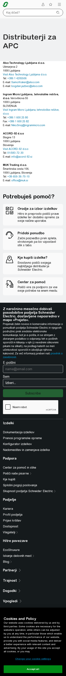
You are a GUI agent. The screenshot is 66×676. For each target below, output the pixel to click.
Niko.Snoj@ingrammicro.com (28, 125)
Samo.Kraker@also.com (25, 82)
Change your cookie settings (33, 658)
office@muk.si (19, 180)
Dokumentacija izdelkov (18, 432)
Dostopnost (10, 526)
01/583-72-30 (15, 152)
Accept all (33, 669)
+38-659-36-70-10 (18, 176)
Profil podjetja (12, 514)
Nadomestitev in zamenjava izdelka (26, 450)
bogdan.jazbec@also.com (27, 86)
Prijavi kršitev (12, 520)
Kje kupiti (9, 479)
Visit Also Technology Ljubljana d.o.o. (25, 74)
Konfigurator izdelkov (17, 444)
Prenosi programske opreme (22, 438)
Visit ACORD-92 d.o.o (15, 148)
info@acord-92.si (21, 156)
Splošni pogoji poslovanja (20, 485)
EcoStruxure (11, 550)
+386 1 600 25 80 (17, 117)
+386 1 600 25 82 (18, 121)
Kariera (8, 508)
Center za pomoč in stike (19, 467)
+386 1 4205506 (17, 78)
